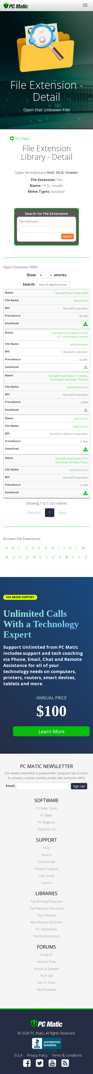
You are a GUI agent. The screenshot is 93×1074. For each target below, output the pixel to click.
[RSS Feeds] (65, 1063)
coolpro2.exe (80, 426)
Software (46, 800)
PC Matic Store (46, 808)
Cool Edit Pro (80, 419)
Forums (46, 855)
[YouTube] (52, 1063)
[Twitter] (39, 1063)
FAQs (46, 848)
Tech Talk (46, 976)
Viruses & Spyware (46, 969)
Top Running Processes (46, 901)
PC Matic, (37, 1033)
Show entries (46, 275)
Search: (29, 284)
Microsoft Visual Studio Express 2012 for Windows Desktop (70, 335)
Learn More (51, 731)
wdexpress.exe (79, 344)
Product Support (46, 869)
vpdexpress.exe (78, 470)
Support (46, 839)
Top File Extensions (46, 936)
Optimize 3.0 (46, 829)
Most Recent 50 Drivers (46, 922)
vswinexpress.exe (77, 387)
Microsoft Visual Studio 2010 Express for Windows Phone (71, 460)
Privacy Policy (37, 1055)
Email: (10, 786)
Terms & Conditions (66, 1055)
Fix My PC (46, 955)
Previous (34, 512)
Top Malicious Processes (46, 908)
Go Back (22, 138)
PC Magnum (46, 822)
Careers (46, 883)
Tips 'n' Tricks (46, 983)
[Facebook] (26, 1063)
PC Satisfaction (46, 929)
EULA (18, 1055)
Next (62, 512)
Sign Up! (79, 786)
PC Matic (46, 815)
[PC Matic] (15, 5)
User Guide (46, 876)
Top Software (46, 915)
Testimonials (46, 862)
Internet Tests (46, 962)
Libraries (46, 893)
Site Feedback (46, 990)
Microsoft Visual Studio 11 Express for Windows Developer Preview (68, 377)
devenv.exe (81, 301)
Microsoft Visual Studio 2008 (71, 293)
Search (67, 236)
